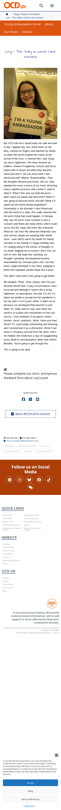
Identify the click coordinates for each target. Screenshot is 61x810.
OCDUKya (27, 451)
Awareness (9, 446)
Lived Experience (12, 451)
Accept (30, 782)
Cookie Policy (29, 806)
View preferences (30, 799)
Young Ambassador (44, 451)
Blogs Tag (45, 446)
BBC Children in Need (28, 446)
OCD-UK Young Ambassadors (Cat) (22, 441)
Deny (30, 791)
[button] (56, 755)
